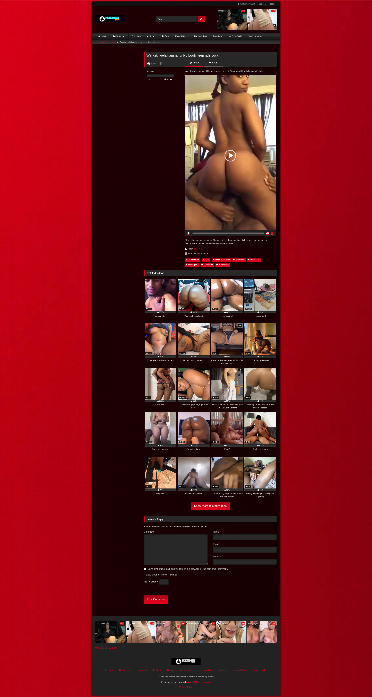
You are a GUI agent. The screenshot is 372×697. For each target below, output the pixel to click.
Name (217, 532)
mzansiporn (193, 265)
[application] (230, 155)
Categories (120, 36)
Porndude (136, 36)
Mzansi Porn (110, 42)
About (195, 62)
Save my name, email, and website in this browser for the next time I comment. (188, 569)
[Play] (188, 233)
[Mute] (267, 233)
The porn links (200, 36)
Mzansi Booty (181, 36)
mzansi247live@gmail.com (198, 682)
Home (104, 36)
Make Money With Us (106, 648)
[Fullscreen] (272, 233)
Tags (167, 36)
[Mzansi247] (109, 19)
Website (217, 556)
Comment (149, 532)
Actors (152, 36)
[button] (230, 156)
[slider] (228, 233)
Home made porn (222, 260)
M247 (197, 249)
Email (216, 544)
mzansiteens (224, 265)
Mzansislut (208, 265)
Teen (207, 260)
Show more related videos (210, 505)
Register (272, 4)
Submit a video (255, 36)
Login (261, 4)
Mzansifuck (255, 260)
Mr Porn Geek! (235, 36)
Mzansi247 (240, 260)
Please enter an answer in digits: (160, 574)
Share (214, 62)
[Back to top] (363, 688)
